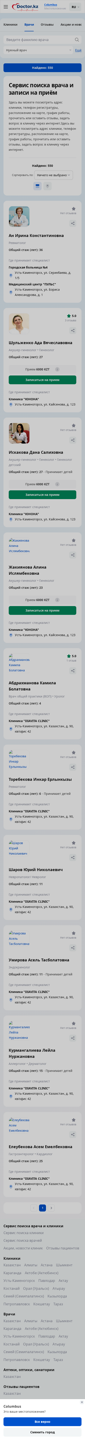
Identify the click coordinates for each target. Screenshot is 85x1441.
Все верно (42, 1422)
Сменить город (42, 1432)
